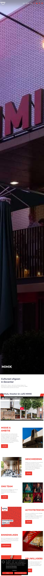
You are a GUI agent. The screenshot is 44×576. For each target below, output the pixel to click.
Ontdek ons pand (6, 545)
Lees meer (29, 473)
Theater (27, 3)
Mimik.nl (5, 3)
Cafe (31, 3)
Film (24, 3)
